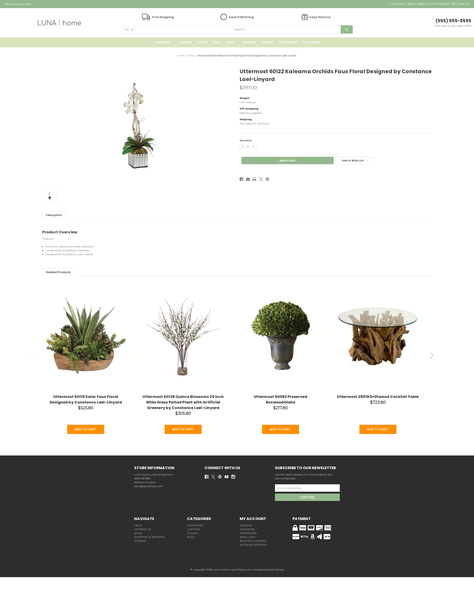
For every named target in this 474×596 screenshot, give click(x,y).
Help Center (398, 3)
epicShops (277, 569)
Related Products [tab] (58, 272)
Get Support (288, 42)
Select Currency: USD (17, 4)
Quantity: (246, 140)
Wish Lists (247, 537)
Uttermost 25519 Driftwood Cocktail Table (378, 396)
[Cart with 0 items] (454, 3)
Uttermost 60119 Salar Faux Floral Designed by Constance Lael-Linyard (86, 399)
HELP (138, 525)
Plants (202, 42)
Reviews (268, 42)
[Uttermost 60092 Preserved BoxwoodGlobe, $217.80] (280, 337)
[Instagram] (233, 477)
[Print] (254, 179)
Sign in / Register (418, 3)
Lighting (185, 42)
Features (249, 42)
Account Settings (253, 544)
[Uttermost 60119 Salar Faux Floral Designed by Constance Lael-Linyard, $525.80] (86, 337)
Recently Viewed (253, 541)
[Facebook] (241, 179)
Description (54, 215)
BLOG (138, 533)
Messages (247, 529)
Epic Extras (311, 42)
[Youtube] (226, 477)
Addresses (248, 533)
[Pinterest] (267, 179)
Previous (32, 355)
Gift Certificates (440, 3)
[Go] (347, 29)
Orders (246, 525)
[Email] (248, 179)
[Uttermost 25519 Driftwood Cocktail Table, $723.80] (378, 337)
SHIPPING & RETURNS (149, 537)
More (230, 42)
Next (431, 355)
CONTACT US (142, 529)
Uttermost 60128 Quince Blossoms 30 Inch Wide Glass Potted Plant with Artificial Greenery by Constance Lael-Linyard (183, 402)
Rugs (216, 42)
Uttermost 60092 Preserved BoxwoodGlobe (280, 399)
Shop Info (464, 3)
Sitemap (140, 541)
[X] (261, 179)
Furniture (162, 42)
